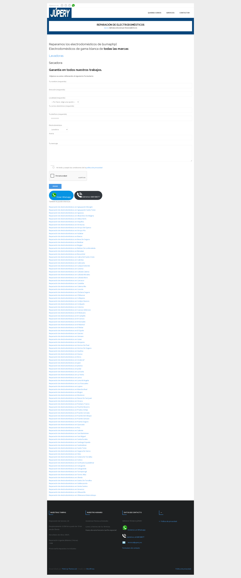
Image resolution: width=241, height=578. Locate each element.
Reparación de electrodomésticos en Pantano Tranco (69, 404)
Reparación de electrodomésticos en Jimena (65, 366)
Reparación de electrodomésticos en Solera (65, 460)
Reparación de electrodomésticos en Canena (66, 269)
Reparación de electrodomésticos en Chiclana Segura (69, 292)
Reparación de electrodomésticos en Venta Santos (68, 486)
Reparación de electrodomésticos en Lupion (65, 386)
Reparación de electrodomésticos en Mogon (66, 392)
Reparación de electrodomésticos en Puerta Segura (68, 421)
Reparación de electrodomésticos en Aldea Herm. (68, 219)
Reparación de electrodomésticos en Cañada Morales (69, 274)
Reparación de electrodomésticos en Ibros (65, 357)
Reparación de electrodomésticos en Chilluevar (67, 295)
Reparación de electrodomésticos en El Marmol (67, 324)
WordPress (90, 569)
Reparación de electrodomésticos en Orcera (66, 401)
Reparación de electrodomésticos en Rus (64, 427)
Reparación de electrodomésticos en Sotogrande (67, 469)
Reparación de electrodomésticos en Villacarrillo (67, 492)
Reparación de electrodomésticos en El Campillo (67, 316)
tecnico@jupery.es (135, 542)
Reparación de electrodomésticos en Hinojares (67, 342)
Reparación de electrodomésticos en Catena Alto (67, 286)
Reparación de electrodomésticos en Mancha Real (68, 389)
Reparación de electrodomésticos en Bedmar (66, 242)
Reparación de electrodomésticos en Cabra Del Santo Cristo (72, 257)
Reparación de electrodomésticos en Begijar (66, 245)
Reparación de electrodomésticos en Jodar (65, 369)
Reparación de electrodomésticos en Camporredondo (69, 266)
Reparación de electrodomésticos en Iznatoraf (66, 360)
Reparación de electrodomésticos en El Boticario (67, 313)
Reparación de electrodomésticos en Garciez (66, 333)
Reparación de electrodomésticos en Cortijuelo (67, 304)
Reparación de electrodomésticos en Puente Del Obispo (70, 416)
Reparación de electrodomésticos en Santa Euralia (68, 439)
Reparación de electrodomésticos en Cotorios (66, 307)
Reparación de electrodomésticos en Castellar (66, 283)
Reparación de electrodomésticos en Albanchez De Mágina (71, 216)
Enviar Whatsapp (64, 197)
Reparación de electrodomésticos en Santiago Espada (69, 442)
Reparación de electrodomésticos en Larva (65, 377)
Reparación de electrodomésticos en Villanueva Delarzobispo (72, 495)
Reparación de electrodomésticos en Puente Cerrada (69, 413)
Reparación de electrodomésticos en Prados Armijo (68, 410)
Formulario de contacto (131, 548)
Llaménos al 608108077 (135, 537)
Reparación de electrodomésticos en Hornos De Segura (70, 348)
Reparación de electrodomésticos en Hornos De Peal (69, 345)
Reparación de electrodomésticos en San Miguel (67, 436)
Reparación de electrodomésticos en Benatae (66, 251)
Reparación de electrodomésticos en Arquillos (66, 221)
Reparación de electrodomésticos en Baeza (65, 236)
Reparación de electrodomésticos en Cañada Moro (68, 277)
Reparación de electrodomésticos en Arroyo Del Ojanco (70, 227)
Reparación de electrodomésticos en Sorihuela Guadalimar (71, 463)
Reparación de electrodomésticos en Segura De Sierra (69, 451)
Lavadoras (56, 56)
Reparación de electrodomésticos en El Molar (66, 327)
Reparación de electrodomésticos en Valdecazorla (68, 483)
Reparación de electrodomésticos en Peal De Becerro (69, 407)
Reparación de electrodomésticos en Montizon (66, 395)
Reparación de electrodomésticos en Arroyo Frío (67, 230)
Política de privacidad (169, 521)
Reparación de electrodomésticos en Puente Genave (69, 418)
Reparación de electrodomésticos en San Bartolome (69, 433)
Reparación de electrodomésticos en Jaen (65, 363)
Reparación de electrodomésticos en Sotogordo (67, 466)
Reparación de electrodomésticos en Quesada (66, 424)
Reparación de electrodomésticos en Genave (66, 336)
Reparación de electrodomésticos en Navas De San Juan (70, 398)
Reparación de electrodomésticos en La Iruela (66, 371)
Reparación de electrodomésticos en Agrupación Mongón (71, 207)
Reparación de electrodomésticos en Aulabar (66, 233)
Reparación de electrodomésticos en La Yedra (66, 374)
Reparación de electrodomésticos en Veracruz (66, 489)
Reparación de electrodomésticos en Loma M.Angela (69, 380)
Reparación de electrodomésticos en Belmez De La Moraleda (72, 248)
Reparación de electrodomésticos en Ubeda (65, 477)
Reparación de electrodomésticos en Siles (65, 454)
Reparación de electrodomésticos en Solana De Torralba (70, 457)
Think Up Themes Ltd (69, 569)
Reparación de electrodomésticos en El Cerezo (66, 319)
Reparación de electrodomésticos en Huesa (65, 354)
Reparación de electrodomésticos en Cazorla (66, 289)
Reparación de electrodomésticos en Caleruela (67, 263)
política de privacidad (94, 167)
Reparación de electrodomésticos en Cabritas (66, 260)
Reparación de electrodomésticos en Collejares (67, 298)
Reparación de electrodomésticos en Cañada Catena (69, 272)
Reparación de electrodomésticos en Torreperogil (68, 471)
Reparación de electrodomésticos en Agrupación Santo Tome (72, 210)
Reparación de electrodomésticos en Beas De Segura (69, 239)
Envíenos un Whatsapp (136, 530)
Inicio (106, 28)
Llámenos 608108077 (91, 196)
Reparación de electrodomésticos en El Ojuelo (66, 330)
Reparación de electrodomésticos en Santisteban (68, 445)
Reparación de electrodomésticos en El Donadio (67, 322)
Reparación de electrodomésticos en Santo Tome (67, 448)
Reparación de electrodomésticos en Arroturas (67, 225)
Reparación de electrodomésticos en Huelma (66, 351)
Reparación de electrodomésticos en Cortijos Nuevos (69, 301)
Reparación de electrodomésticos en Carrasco (66, 280)
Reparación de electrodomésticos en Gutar (65, 339)
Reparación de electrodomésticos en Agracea (66, 213)
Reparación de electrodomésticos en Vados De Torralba (70, 480)
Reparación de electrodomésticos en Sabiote (66, 430)
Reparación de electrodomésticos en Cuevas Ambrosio (70, 310)
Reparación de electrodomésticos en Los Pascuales (68, 383)
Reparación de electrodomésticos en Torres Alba (67, 474)
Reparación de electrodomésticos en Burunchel (67, 254)
